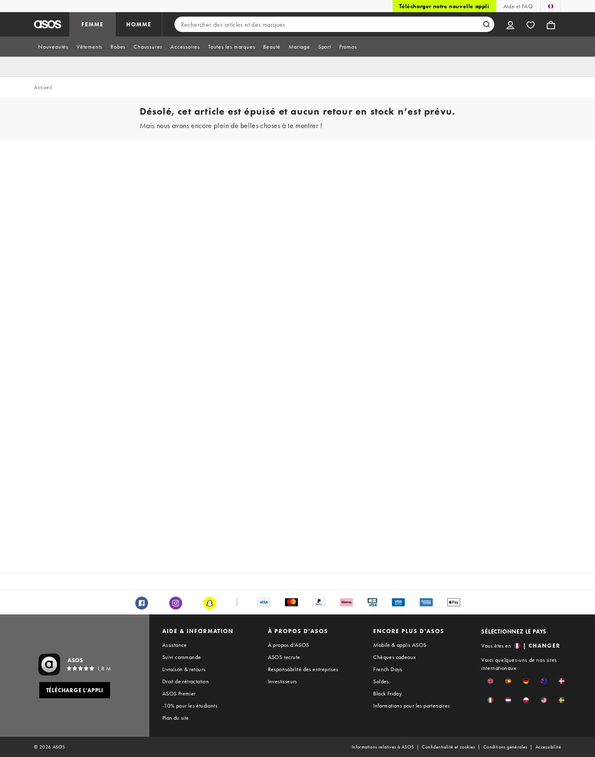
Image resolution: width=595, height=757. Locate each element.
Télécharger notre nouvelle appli (444, 6)
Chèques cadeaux (394, 657)
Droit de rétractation (185, 681)
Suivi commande (181, 657)
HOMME (138, 24)
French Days (387, 669)
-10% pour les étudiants (189, 705)
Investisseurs (282, 681)
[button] (490, 681)
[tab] (53, 46)
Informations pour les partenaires (411, 705)
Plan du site (175, 717)
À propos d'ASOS (288, 644)
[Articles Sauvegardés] (531, 24)
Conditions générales (505, 747)
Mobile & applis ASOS (399, 644)
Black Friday (387, 693)
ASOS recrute (284, 657)
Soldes (381, 681)
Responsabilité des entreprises (303, 669)
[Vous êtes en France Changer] (551, 6)
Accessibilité (548, 747)
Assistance (174, 644)
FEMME (92, 24)
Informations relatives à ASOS (383, 747)
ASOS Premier (179, 693)
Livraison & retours (184, 669)
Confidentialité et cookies (448, 747)
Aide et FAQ (518, 6)
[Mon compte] (510, 24)
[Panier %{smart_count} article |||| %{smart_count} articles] (551, 24)
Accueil (43, 87)
